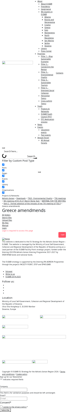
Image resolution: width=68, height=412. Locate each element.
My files (5, 223)
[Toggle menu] (39, 172)
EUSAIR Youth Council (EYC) (46, 115)
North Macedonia (49, 36)
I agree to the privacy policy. (15, 407)
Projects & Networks (45, 110)
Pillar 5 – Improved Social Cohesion (47, 90)
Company (4, 386)
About (39, 1)
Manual (5, 225)
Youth (39, 106)
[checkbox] (19, 166)
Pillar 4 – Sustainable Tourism (46, 82)
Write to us (10, 274)
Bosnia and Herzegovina (49, 20)
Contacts (59, 73)
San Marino (49, 40)
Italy (46, 30)
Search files (7, 217)
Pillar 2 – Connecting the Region (47, 67)
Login (4, 228)
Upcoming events (45, 131)
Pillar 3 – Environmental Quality (47, 75)
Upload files (7, 220)
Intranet (9, 271)
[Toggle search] (3, 147)
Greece (47, 27)
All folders (6, 215)
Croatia (47, 25)
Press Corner (46, 51)
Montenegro (49, 32)
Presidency (45, 6)
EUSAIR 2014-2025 (13, 276)
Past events (46, 135)
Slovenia (47, 46)
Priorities (41, 53)
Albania (47, 17)
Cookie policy (21, 374)
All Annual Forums (45, 141)
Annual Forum (43, 137)
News (39, 124)
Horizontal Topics (45, 97)
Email (3, 395)
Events (40, 127)
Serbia (47, 43)
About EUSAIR (46, 4)
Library (44, 48)
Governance (46, 9)
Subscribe (5, 410)
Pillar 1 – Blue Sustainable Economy (47, 59)
